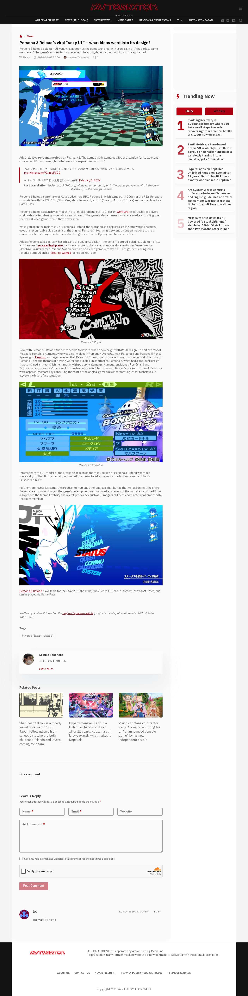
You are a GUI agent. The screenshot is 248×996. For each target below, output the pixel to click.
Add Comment (33, 824)
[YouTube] (227, 20)
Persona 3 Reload (30, 591)
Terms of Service (179, 973)
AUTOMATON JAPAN (201, 20)
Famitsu (40, 357)
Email (76, 811)
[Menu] (240, 8)
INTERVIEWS (102, 20)
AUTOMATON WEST (47, 20)
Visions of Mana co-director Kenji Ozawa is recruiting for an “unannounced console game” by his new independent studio (139, 731)
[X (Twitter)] (222, 20)
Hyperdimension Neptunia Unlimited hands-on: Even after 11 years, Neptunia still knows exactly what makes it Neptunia (90, 731)
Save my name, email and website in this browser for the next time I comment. (69, 859)
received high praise (50, 245)
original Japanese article (77, 613)
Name (27, 811)
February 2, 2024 (90, 181)
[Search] (240, 20)
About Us (63, 973)
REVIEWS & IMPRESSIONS (155, 20)
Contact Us (82, 973)
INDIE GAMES (124, 20)
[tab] (189, 111)
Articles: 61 (46, 669)
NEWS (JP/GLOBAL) (76, 20)
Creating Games (61, 253)
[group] (204, 176)
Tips (179, 20)
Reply (157, 911)
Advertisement (105, 973)
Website (126, 811)
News (26, 57)
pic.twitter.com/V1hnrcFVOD (42, 173)
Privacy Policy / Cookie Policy (141, 973)
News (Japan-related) (37, 636)
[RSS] (233, 20)
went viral (123, 212)
